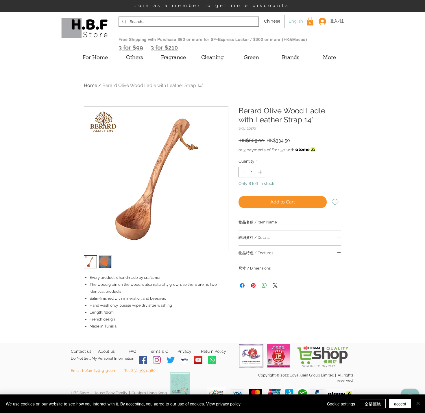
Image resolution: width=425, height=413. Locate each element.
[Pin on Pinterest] (253, 285)
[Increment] (260, 172)
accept (400, 404)
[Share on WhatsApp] (264, 285)
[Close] (418, 403)
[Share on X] (275, 285)
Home (90, 85)
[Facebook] (143, 360)
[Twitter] (171, 360)
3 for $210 (164, 47)
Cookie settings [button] (341, 404)
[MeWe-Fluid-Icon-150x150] (184, 360)
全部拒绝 (373, 404)
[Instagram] (157, 360)
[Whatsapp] (212, 360)
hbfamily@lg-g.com (99, 370)
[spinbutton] (252, 172)
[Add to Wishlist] (335, 202)
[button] (310, 21)
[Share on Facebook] (242, 285)
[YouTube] (198, 360)
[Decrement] (243, 172)
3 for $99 (131, 47)
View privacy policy (223, 404)
